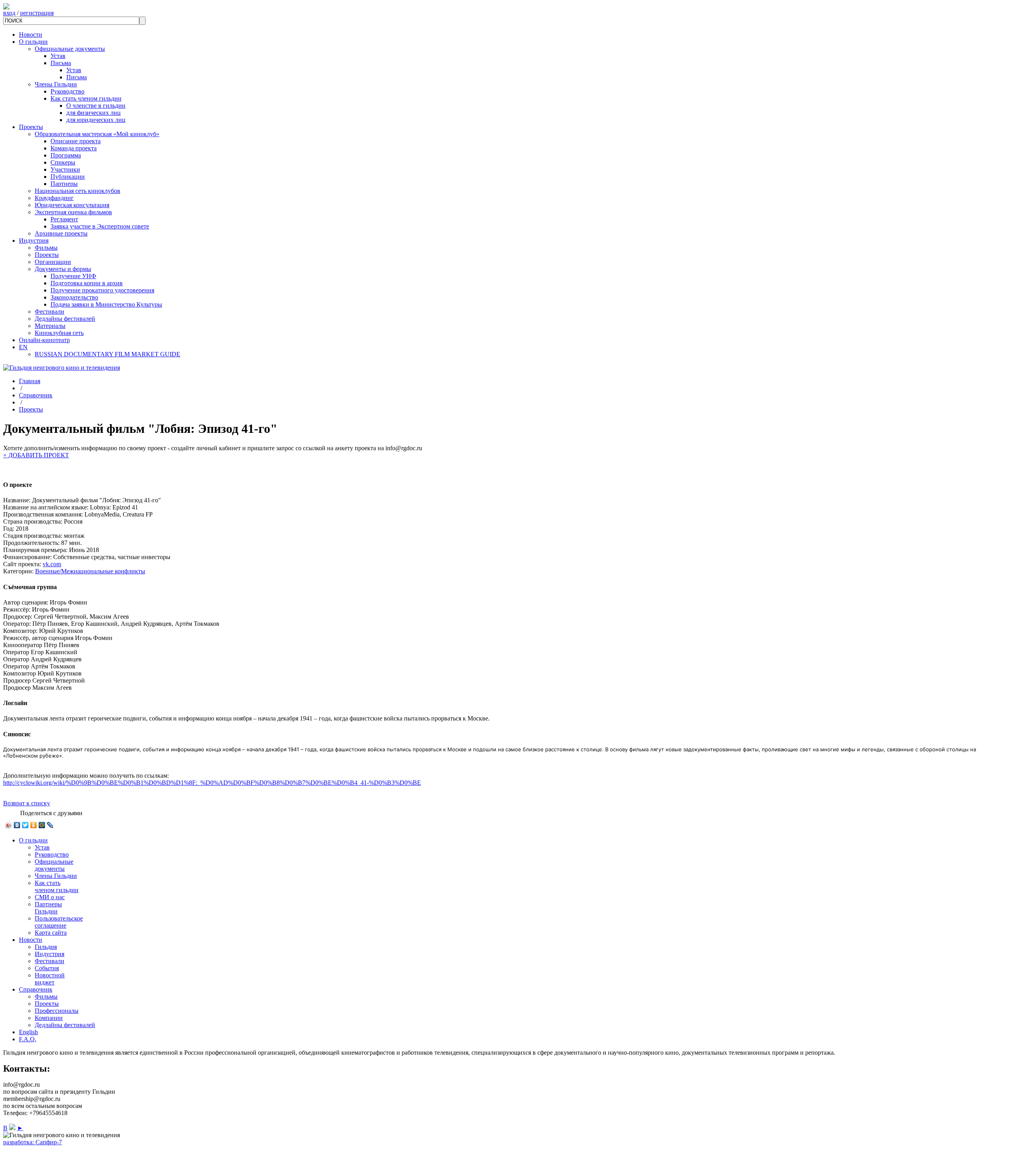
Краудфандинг (54, 198)
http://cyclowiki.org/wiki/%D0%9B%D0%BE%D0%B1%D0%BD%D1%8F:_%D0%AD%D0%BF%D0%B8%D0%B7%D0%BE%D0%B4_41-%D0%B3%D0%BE (212, 782)
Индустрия (34, 240)
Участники (65, 169)
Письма (60, 63)
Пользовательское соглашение (59, 922)
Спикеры (62, 162)
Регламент (64, 219)
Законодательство (74, 297)
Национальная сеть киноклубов (77, 190)
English (28, 1032)
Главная (29, 381)
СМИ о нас (50, 897)
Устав (57, 55)
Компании (49, 1017)
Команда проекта (73, 148)
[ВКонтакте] (17, 825)
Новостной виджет (50, 979)
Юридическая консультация (72, 205)
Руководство (67, 91)
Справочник (35, 395)
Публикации (67, 176)
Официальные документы (70, 48)
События (47, 968)
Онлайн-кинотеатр (44, 340)
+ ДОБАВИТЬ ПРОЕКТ (36, 455)
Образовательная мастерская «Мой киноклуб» (97, 134)
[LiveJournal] (50, 825)
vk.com (52, 564)
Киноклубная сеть (59, 332)
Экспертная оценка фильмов (73, 212)
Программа (65, 155)
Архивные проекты (61, 233)
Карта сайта (51, 932)
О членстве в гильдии (95, 105)
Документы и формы (63, 269)
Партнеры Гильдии (48, 908)
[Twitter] (25, 825)
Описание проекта (75, 141)
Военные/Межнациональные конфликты (90, 571)
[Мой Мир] (42, 825)
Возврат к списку (26, 803)
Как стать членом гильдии (86, 98)
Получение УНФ (73, 276)
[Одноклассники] (34, 825)
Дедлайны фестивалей (65, 318)
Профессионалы (57, 1010)
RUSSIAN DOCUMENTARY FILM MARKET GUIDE (107, 354)
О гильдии (33, 41)
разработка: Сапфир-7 (32, 1142)
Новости (30, 34)
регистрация (37, 12)
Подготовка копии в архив (86, 283)
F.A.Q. (27, 1039)
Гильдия (46, 946)
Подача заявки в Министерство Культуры (106, 304)
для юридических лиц (95, 119)
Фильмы (46, 247)
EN (23, 347)
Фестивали (49, 311)
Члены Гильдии (56, 84)
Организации (53, 261)
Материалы (50, 325)
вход (9, 12)
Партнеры (64, 183)
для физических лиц (93, 112)
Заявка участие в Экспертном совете (99, 226)
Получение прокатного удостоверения (102, 290)
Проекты (31, 127)
